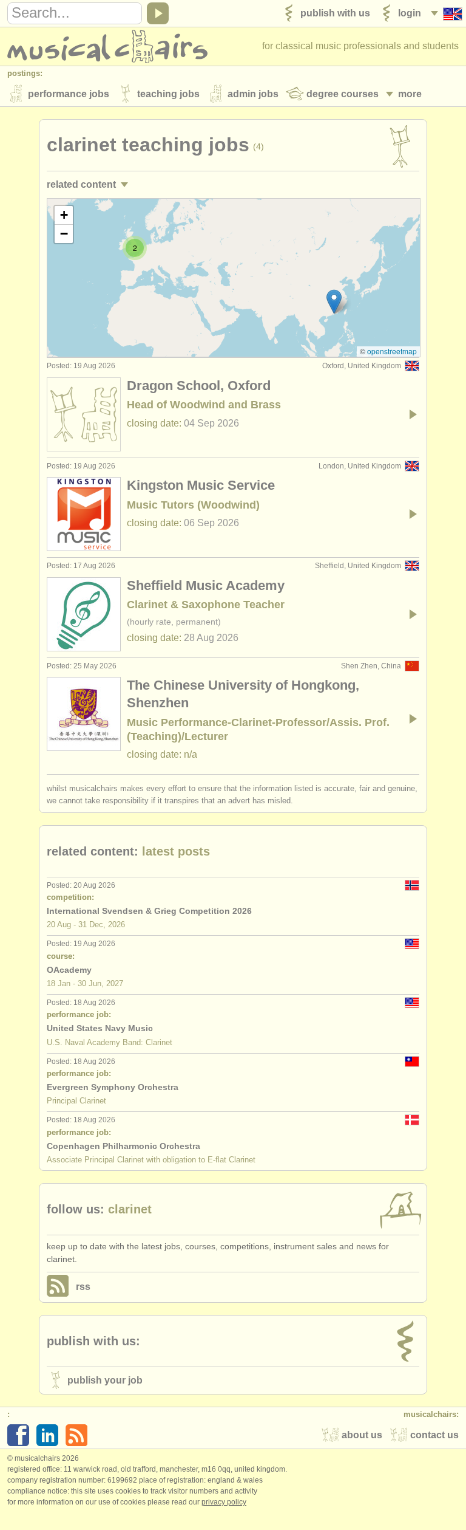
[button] (334, 301)
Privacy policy (223, 1502)
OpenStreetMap (392, 351)
